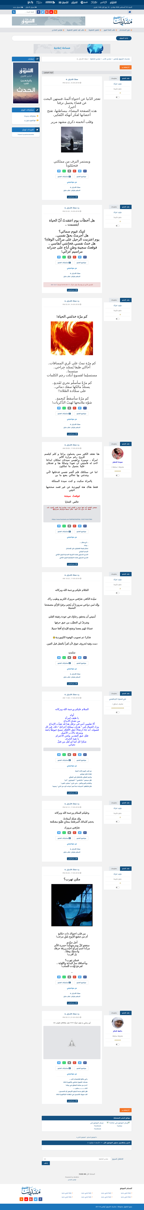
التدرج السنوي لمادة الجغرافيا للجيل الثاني (74, 557)
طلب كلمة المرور (109, 30)
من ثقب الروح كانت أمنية (83, 771)
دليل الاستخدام (125, 30)
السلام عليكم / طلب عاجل (71, 190)
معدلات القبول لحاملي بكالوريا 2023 (75, 1082)
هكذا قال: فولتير (86, 774)
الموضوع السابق (91, 1137)
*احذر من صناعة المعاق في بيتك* (76, 1085)
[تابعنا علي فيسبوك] (38, 12)
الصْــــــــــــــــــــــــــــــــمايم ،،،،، (80, 1088)
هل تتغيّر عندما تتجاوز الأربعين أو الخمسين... (72, 1091)
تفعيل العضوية (94, 30)
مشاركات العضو (63, 176)
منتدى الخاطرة (95, 58)
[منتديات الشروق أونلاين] (129, 12)
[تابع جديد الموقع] (55, 12)
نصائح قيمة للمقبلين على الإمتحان (77, 548)
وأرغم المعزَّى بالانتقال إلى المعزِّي (80, 777)
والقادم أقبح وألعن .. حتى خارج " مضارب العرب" (76, 783)
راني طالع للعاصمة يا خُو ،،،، (78, 1079)
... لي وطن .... (84, 542)
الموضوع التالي (81, 1137)
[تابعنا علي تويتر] (43, 12)
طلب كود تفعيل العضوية (75, 30)
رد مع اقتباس (72, 197)
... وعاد (86, 545)
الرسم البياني (83, 551)
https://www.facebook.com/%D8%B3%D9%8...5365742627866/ (72, 519)
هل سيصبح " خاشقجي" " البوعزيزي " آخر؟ (78, 780)
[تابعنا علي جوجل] (47, 12)
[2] (54, 637)
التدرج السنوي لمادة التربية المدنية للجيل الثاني (72, 554)
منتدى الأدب (107, 58)
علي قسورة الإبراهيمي (117, 699)
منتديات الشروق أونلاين (121, 58)
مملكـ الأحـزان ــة (75, 187)
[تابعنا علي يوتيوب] (51, 12)
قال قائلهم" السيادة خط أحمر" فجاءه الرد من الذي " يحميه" (72, 786)
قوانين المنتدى (57, 30)
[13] (54, 509)
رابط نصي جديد (126, 1193)
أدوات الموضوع (48, 72)
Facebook (97, 1128)
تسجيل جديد (17, 7)
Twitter (119, 1125)
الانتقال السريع (117, 1159)
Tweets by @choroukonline (26, 134)
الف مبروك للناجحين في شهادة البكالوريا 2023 (71, 1094)
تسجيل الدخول (30, 7)
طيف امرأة (118, 84)
